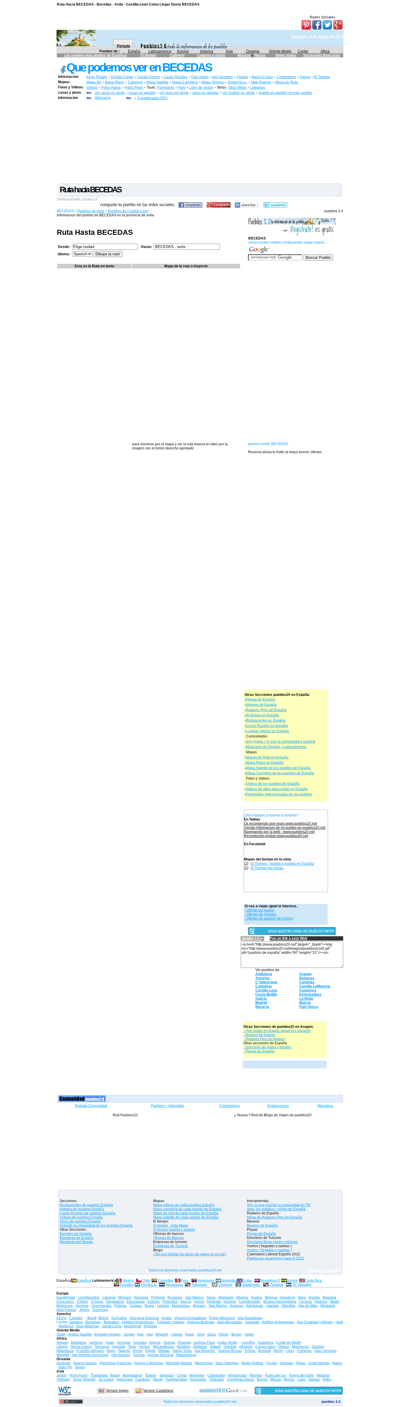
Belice (103, 1318)
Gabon (215, 1347)
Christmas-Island (240, 1379)
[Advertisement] (200, 141)
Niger (111, 1351)
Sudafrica (265, 1343)
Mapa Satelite (157, 82)
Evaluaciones (278, 1106)
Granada (252, 1322)
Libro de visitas (201, 87)
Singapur (166, 1375)
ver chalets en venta (238, 93)
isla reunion (120, 1355)
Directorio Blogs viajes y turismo (272, 1242)
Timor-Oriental (84, 1379)
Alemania (225, 1297)
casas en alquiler (142, 93)
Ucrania (305, 1302)
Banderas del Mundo (76, 1242)
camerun (96, 1343)
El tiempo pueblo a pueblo (174, 1230)
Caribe (303, 51)
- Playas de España (258, 1051)
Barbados (111, 1322)
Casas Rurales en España (267, 726)
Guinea (169, 1343)
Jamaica (76, 1322)
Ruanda (184, 1343)
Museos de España (261, 705)
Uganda (118, 1347)
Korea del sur (275, 1375)
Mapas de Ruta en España (267, 757)
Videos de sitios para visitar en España (277, 789)
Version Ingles (117, 1391)
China (182, 1375)
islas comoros (325, 1351)
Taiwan (150, 1375)
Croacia (97, 1302)
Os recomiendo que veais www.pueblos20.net (280, 823)
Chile (146, 1280)
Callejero (177, 55)
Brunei (236, 1334)
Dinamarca (115, 1302)
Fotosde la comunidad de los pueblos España (96, 1225)
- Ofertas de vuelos (259, 910)
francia (185, 1302)
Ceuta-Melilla (266, 994)
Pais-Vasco (308, 1007)
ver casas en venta (110, 93)
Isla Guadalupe (250, 1318)
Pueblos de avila (91, 211)
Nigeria (124, 1351)
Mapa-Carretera (185, 82)
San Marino (194, 1297)
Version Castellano (158, 1391)
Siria (200, 1334)
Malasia (323, 1375)
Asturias (262, 978)
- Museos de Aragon (259, 1035)
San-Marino (217, 1306)
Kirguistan (198, 1379)
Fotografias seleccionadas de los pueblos (279, 794)
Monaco (124, 1297)
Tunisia (139, 1355)
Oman (223, 1334)
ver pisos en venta (174, 93)
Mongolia (196, 1375)
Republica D (270, 1280)
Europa (183, 51)
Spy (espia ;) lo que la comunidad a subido (280, 742)
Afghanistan (237, 1375)
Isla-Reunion (205, 1351)
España (134, 51)
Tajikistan (216, 1379)
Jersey (84, 1310)
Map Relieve (261, 82)
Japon (61, 1375)
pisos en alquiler (205, 93)
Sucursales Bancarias (321, 55)
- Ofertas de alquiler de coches (269, 918)
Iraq (150, 1334)
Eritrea (250, 1351)
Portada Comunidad (91, 1106)
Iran (141, 1334)
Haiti (339, 1322)
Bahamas (93, 1322)
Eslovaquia (136, 1302)
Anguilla (150, 1326)
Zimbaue (200, 1347)
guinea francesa (160, 1355)
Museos (244, 55)
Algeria (154, 1343)
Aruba (166, 1318)
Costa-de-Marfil (288, 1343)
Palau (300, 1363)
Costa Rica (313, 1280)
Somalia (139, 1343)
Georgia (82, 1306)
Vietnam (63, 1379)
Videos (92, 87)
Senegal (123, 1343)
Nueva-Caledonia (148, 1363)
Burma (262, 1379)
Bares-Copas (262, 77)
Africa (325, 51)
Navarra (262, 1007)
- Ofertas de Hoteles (260, 914)
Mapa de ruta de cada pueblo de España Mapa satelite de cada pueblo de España (185, 1215)
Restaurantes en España (266, 720)
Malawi (164, 1351)
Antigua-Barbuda (200, 1322)
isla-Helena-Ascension (90, 1355)
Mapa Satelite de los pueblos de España (278, 768)
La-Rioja (306, 999)
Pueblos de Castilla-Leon (127, 211)
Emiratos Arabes (108, 1334)
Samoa (314, 1379)
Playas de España (260, 699)
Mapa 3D (93, 82)
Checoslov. (65, 1302)
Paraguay (199, 1285)
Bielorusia (65, 1306)
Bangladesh (132, 1375)
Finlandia (170, 1302)
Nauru (337, 1363)
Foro (181, 87)
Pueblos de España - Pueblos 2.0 (77, 198)
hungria (230, 1302)
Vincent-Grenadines (190, 1318)
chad (110, 1343)
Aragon (305, 974)
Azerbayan (254, 1306)
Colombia (165, 1280)
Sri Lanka (106, 1379)
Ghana (283, 1347)
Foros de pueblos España (80, 1221)
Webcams (103, 98)
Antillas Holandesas (138, 1322)
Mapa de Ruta (286, 82)
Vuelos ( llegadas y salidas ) (269, 1250)
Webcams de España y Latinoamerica (276, 747)
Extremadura (310, 994)
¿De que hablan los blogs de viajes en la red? (189, 1254)
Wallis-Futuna (252, 1363)
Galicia (261, 999)
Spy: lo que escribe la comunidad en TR (278, 1205)
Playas (260, 55)
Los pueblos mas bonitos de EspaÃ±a (95, 55)
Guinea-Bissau (230, 1351)
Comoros (304, 1351)
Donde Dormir (148, 77)
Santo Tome (182, 1351)
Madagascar (186, 1355)
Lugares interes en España (267, 731)
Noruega (141, 1297)
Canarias (306, 982)
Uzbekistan (216, 1375)
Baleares (306, 978)
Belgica (271, 1297)
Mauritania (65, 1351)
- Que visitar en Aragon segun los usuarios (277, 1031)
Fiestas (242, 77)
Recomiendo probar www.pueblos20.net (276, 836)
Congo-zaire (265, 1347)
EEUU (61, 1318)
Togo (132, 1347)
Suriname (119, 1318)
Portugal (158, 1297)
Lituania (108, 1297)
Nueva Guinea (85, 1363)
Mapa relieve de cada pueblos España (184, 1205)
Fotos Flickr (134, 87)
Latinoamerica (159, 51)
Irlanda (314, 1297)
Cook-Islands (318, 1363)
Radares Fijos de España (266, 710)
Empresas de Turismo (170, 1246)
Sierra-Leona (81, 1347)
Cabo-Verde (227, 1343)
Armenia (236, 1306)
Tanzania (102, 1347)
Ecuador (127, 1285)
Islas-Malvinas (87, 1326)
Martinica (66, 1326)
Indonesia (124, 1379)
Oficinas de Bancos (168, 1238)
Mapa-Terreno (212, 82)
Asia (229, 51)
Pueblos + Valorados (167, 1106)
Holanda (214, 1302)
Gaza (211, 1334)
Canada (75, 1318)
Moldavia (327, 1306)
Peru (185, 1280)
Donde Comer (122, 77)
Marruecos (300, 1347)
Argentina (229, 1280)
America (206, 51)
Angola (62, 1343)
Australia (64, 1363)
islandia (272, 1306)
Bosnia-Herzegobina (279, 1302)
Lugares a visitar (211, 55)
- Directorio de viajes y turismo (267, 1047)
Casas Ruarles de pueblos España (87, 1213)
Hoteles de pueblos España (82, 1209)
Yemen (144, 1347)
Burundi (264, 1351)
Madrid (261, 1003)
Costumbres (286, 77)
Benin (278, 1351)
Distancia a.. (237, 82)
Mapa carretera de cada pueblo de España (187, 1209)
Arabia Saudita (80, 1334)
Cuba (247, 1280)
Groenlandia (101, 1306)
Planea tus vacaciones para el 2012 (275, 1258)
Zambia (318, 1347)
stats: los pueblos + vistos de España (276, 1209)
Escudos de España (76, 1234)
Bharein (162, 1334)
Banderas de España (76, 1238)
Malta (334, 1302)
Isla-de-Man (307, 1306)
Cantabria (263, 986)
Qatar (61, 1334)
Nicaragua (174, 1285)
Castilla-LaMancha (314, 986)
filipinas (256, 1375)
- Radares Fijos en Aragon (264, 1039)
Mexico (128, 1280)
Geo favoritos (222, 77)
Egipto (150, 1351)
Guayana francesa (144, 1318)
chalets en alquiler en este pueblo (285, 93)
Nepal (158, 1379)
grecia (199, 1302)
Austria (256, 1297)
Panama (276, 1285)
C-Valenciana (266, 982)
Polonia (120, 1306)
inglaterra (287, 1297)
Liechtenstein (89, 1297)
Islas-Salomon (227, 1363)
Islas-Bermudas (229, 1322)
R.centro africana (90, 1351)
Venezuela (205, 1280)
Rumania (174, 1297)
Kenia (137, 1351)
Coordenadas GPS (152, 98)
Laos (301, 1379)
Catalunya (307, 990)
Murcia (305, 1003)
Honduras (149, 1285)
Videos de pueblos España (81, 1217)
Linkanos (257, 87)
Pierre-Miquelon (222, 1318)
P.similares (165, 87)
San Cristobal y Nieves (315, 1322)
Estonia (154, 1302)
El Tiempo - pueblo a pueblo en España (282, 864)
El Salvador (302, 1285)
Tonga (80, 1367)
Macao (275, 1379)
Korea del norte (301, 1375)
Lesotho (248, 1343)
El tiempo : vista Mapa (170, 1225)
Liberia (62, 1347)
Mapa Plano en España (264, 763)
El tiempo (148, 55)
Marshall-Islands (179, 1363)
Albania (242, 1297)
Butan (115, 1375)
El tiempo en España (262, 715)
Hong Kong (78, 1375)
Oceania (252, 51)
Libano (176, 1334)
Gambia (230, 1347)
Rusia (149, 1306)
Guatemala (251, 1285)
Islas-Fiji (65, 1367)
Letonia (163, 1306)
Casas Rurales (175, 77)
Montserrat (132, 1326)
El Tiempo (322, 77)
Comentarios (229, 1106)
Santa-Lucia (111, 1326)
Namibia (183, 1347)
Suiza (211, 1297)
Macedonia (181, 1306)
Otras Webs (237, 87)
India (327, 1379)
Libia (290, 1351)
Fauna (305, 77)
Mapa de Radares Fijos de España (274, 1217)
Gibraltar (288, 1306)
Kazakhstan (66, 1297)
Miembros (325, 1106)
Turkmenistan (176, 1379)
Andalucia (263, 974)
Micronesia (204, 1363)
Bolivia (292, 1280)
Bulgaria (329, 1297)
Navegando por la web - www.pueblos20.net (279, 832)
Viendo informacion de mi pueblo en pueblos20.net (284, 828)
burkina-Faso (204, 1343)
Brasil (91, 1318)
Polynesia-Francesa (115, 1363)
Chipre (82, 1302)
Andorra (320, 1302)
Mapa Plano (114, 82)
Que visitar (200, 77)
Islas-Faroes (66, 1310)
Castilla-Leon (266, 990)
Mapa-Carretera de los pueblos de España (280, 773)
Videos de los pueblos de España (273, 784)
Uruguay (225, 1285)
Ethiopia (245, 1347)
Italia (302, 1297)
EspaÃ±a (84, 1280)
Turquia (135, 1306)
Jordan (129, 1334)
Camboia (142, 1379)
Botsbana (78, 1343)
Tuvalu (271, 1363)
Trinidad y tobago (170, 1322)
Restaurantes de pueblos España (86, 1205)
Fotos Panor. (111, 87)
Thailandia (99, 1375)
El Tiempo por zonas (267, 868)
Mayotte (63, 1355)
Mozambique (163, 1347)
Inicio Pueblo (96, 77)
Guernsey (100, 1310)
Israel (189, 1334)
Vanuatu (286, 1363)
